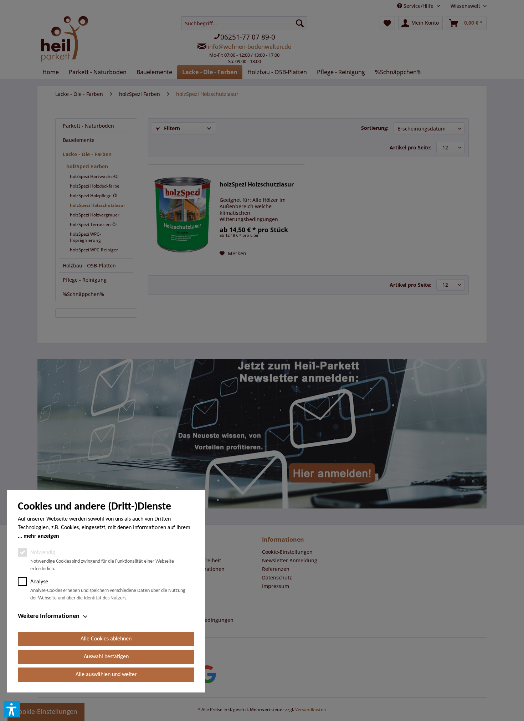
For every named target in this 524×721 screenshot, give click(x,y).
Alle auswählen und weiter (106, 674)
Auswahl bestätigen (106, 657)
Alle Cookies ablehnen (106, 639)
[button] (12, 709)
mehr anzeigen (41, 536)
